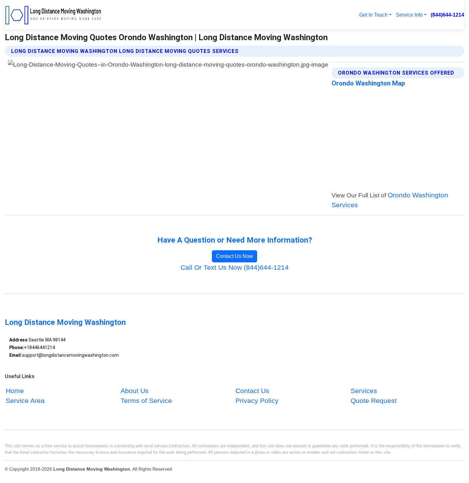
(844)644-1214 (447, 15)
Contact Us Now (234, 256)
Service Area (25, 400)
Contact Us (252, 390)
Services (364, 390)
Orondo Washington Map (368, 83)
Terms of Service (146, 400)
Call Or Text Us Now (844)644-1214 (235, 267)
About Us (135, 390)
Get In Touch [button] (373, 15)
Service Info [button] (409, 15)
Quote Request (374, 400)
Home (15, 390)
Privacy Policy (257, 400)
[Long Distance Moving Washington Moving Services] (53, 15)
